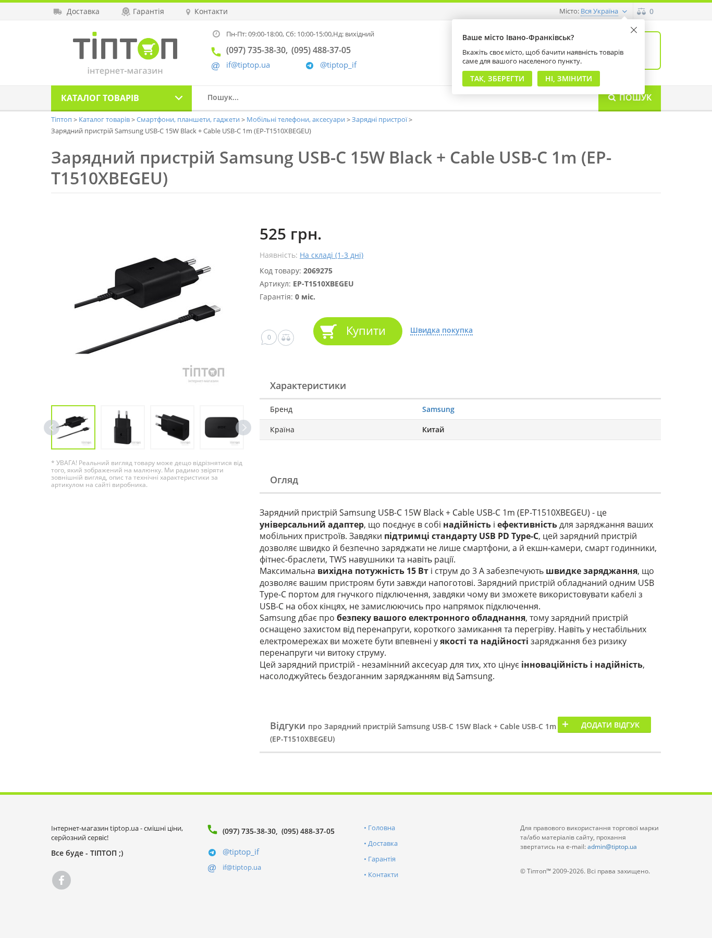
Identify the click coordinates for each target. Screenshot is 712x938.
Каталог (100, 98)
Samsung (438, 409)
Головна (381, 827)
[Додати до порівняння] (286, 338)
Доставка (383, 843)
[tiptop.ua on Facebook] (61, 880)
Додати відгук (610, 725)
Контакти (383, 874)
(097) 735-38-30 (249, 831)
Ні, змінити (568, 78)
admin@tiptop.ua (612, 846)
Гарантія (382, 859)
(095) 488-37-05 (308, 831)
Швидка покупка (441, 330)
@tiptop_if (338, 65)
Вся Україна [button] (599, 11)
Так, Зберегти (497, 78)
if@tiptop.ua (242, 867)
